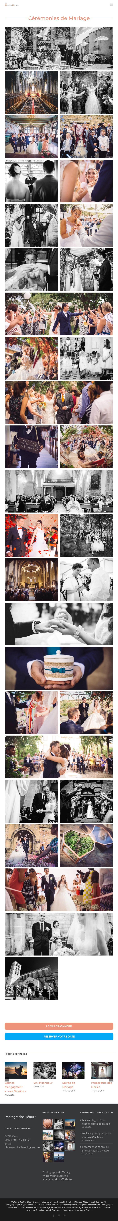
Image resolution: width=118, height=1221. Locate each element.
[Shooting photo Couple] (70, 1134)
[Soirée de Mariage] (59, 1145)
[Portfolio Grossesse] (47, 1123)
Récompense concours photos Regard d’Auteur (96, 1148)
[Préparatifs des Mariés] (70, 1145)
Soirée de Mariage (73, 1070)
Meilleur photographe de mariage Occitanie (96, 1135)
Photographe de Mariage (56, 1172)
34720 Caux (39, 1204)
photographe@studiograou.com (23, 1147)
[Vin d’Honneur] (47, 1145)
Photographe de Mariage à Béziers (77, 1210)
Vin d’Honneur (44, 1070)
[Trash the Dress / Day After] (59, 1157)
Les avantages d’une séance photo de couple (96, 1121)
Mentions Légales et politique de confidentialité (80, 1204)
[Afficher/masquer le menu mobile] (111, 4)
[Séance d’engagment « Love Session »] (70, 1123)
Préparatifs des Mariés (102, 1070)
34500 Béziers (52, 1204)
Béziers (75, 1207)
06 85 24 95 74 (22, 1140)
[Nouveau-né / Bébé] (59, 1134)
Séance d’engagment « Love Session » (15, 1070)
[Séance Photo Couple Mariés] (47, 1157)
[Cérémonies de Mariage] (59, 1123)
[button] (7, 1079)
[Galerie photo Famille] (47, 1134)
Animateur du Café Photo (57, 1179)
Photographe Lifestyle (55, 1175)
